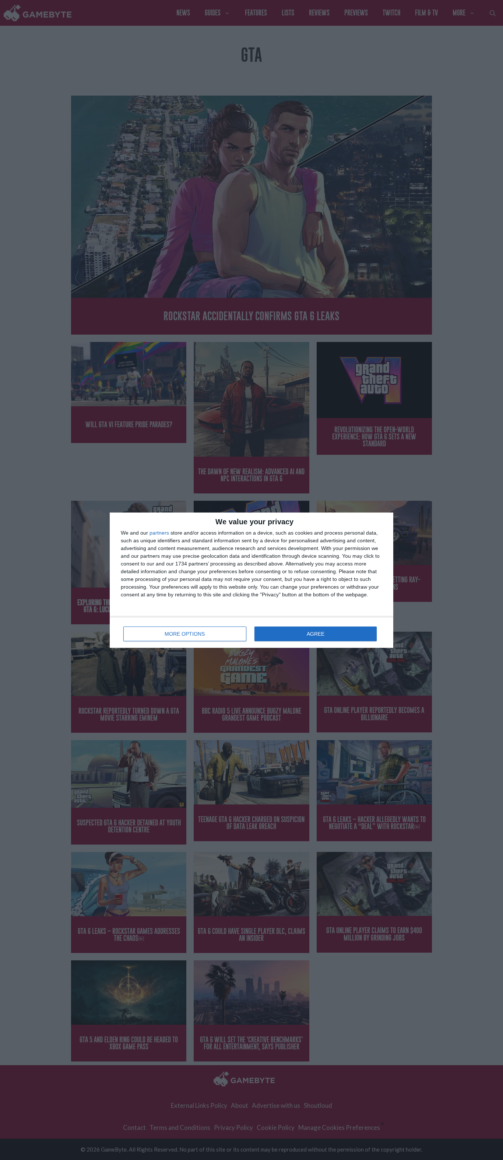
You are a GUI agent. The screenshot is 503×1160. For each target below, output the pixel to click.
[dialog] (251, 580)
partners (159, 532)
